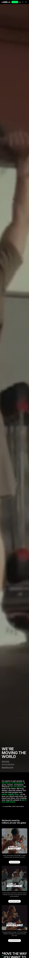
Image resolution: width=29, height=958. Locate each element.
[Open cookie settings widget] (2, 955)
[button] (22, 2)
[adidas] (19, 2)
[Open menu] (25, 2)
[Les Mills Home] (6, 2)
